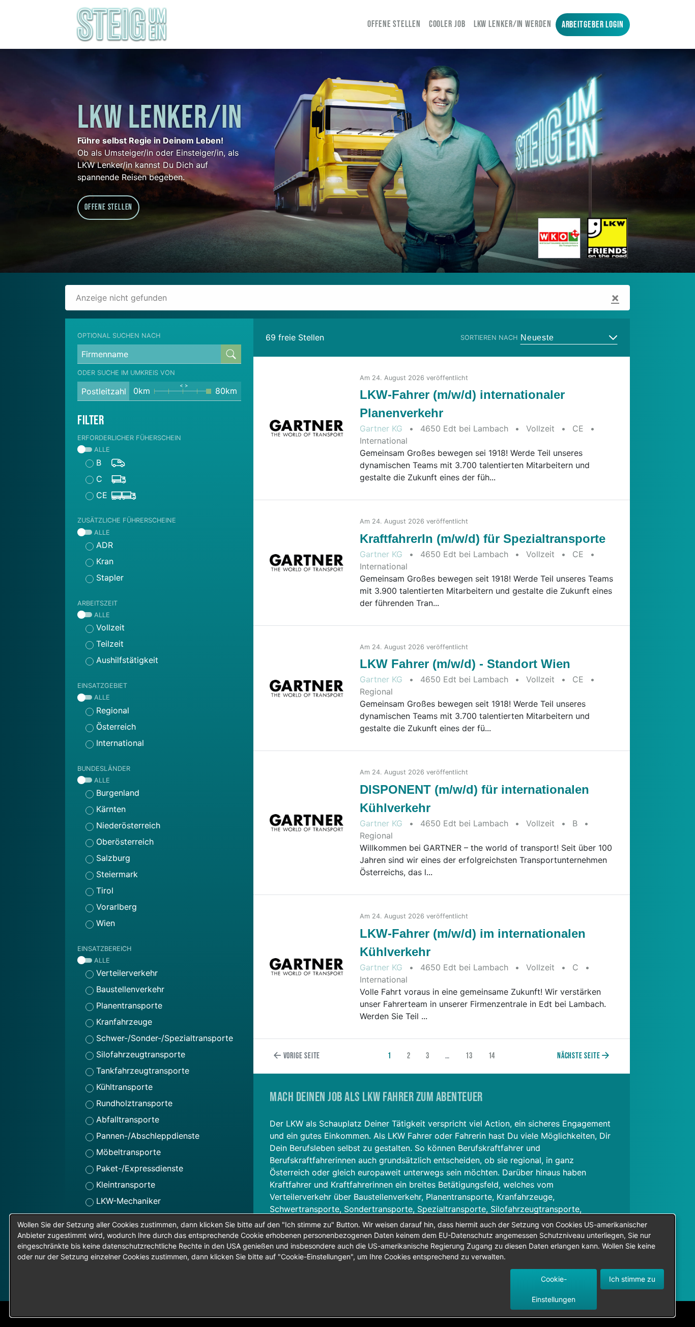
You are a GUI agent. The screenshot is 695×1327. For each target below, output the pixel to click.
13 (469, 1056)
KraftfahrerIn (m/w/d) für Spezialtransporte (482, 538)
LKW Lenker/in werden (513, 24)
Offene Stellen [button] (108, 207)
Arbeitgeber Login (593, 24)
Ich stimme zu (632, 1279)
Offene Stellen (394, 24)
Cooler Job (447, 24)
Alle (101, 449)
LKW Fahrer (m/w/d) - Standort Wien (465, 664)
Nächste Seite (579, 1056)
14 (492, 1056)
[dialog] (342, 1266)
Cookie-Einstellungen (553, 1289)
